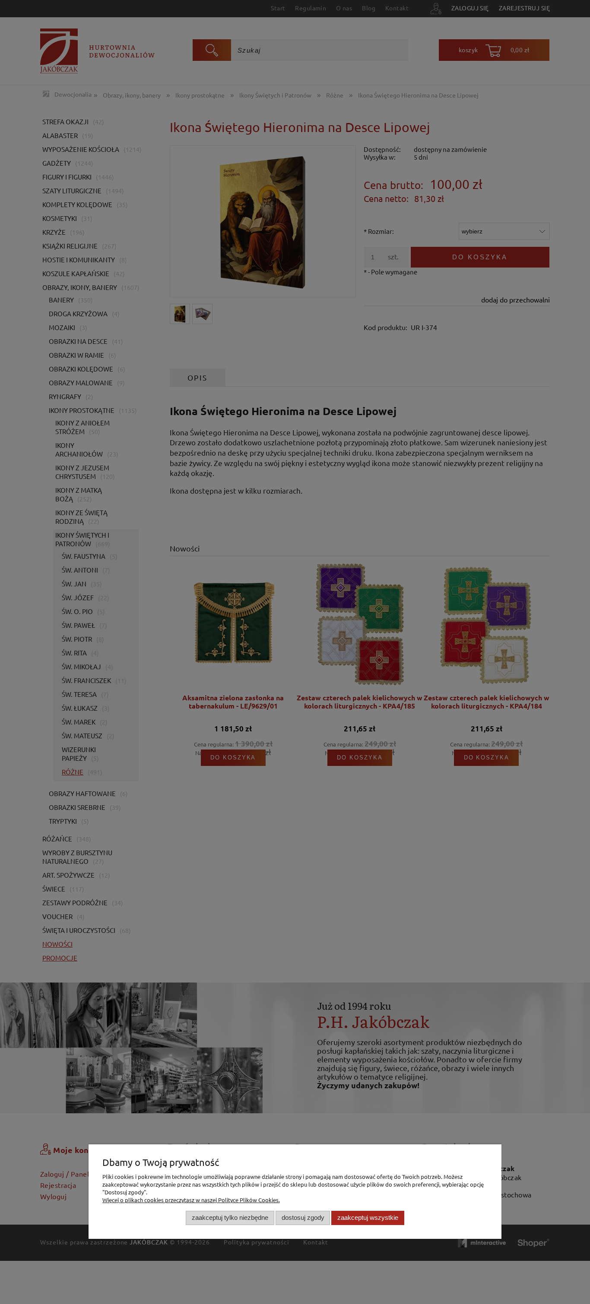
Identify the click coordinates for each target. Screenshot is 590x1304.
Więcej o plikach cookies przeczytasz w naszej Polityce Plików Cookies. (191, 1199)
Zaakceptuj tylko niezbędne (230, 1218)
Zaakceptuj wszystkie (367, 1218)
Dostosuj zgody (303, 1218)
